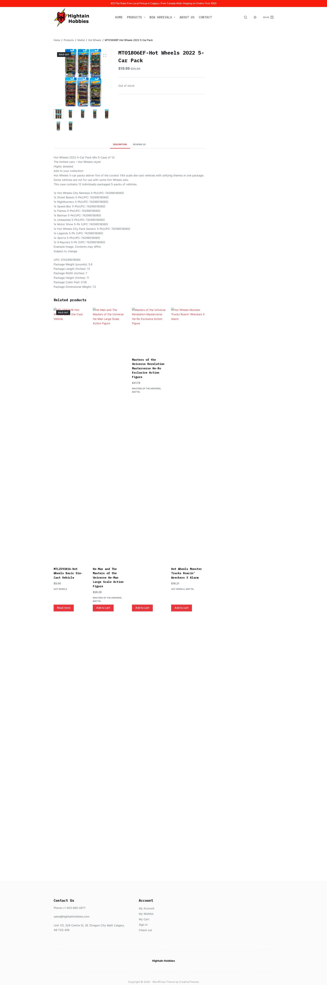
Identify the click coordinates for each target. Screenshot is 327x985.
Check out (145, 930)
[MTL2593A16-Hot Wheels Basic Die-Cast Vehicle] (71, 435)
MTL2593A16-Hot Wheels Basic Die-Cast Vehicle (68, 573)
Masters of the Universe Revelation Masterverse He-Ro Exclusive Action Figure (148, 368)
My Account (146, 908)
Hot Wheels (60, 589)
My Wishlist (146, 913)
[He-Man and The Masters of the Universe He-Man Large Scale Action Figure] (110, 435)
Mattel (97, 601)
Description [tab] (120, 144)
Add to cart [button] (103, 607)
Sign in (143, 924)
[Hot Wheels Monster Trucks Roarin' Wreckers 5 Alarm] (188, 435)
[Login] (255, 17)
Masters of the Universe (107, 597)
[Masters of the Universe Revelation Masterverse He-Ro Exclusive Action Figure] (149, 330)
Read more (63, 607)
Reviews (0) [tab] (139, 144)
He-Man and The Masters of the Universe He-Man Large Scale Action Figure (108, 577)
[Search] (245, 17)
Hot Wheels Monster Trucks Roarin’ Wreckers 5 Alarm (186, 573)
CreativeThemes (189, 981)
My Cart (144, 919)
